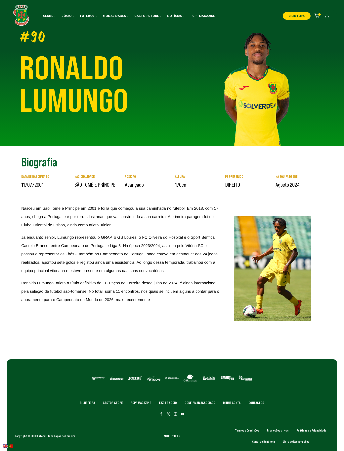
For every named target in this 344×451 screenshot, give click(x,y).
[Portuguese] (10, 446)
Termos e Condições (247, 430)
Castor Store (146, 16)
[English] (5, 446)
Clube (48, 16)
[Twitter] (168, 414)
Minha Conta (231, 403)
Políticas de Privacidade (311, 430)
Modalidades (114, 16)
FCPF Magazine (203, 16)
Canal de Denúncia (263, 441)
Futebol (87, 16)
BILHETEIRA (297, 16)
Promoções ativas (278, 430)
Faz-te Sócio (168, 403)
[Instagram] (175, 414)
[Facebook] (161, 414)
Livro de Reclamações (296, 441)
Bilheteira (87, 403)
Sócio (67, 16)
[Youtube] (182, 414)
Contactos (256, 403)
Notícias (174, 16)
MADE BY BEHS (172, 436)
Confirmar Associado (200, 403)
